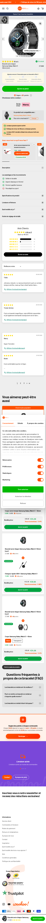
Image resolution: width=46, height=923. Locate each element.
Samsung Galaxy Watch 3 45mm (22, 115)
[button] (8, 61)
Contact (7, 777)
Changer (34, 118)
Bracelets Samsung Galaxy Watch (16, 18)
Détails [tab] (20, 423)
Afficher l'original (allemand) (16, 348)
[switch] (40, 466)
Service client (6, 821)
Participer (21, 736)
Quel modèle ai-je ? (8, 847)
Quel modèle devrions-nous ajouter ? (14, 850)
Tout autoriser (23, 489)
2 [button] (20, 383)
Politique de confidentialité (11, 861)
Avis (3, 854)
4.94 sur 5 (28, 232)
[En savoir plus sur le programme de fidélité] (31, 95)
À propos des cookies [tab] (35, 423)
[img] (8, 274)
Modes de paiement (8, 828)
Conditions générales (9, 858)
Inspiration (5, 843)
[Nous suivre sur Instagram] (3, 904)
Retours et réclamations (10, 832)
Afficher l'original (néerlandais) (17, 289)
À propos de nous (21, 777)
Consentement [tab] (7, 423)
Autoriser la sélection (23, 496)
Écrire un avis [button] (23, 254)
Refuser (23, 503)
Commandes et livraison (10, 825)
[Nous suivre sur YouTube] (9, 904)
